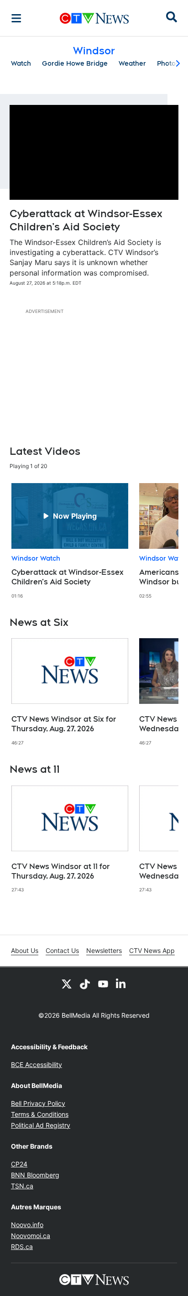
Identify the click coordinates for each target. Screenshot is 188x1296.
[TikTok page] (84, 983)
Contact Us (62, 950)
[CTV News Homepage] (94, 18)
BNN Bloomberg (35, 1175)
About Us (24, 950)
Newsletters (104, 950)
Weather (132, 63)
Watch (21, 63)
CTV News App (152, 950)
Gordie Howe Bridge (75, 63)
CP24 (19, 1164)
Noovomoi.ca (30, 1235)
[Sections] (16, 18)
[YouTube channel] (103, 983)
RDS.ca (22, 1246)
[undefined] (69, 541)
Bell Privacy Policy (38, 1103)
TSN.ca (22, 1186)
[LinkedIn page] (121, 983)
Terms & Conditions (39, 1114)
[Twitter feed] (66, 983)
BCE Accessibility (36, 1064)
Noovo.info (27, 1224)
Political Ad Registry (40, 1125)
